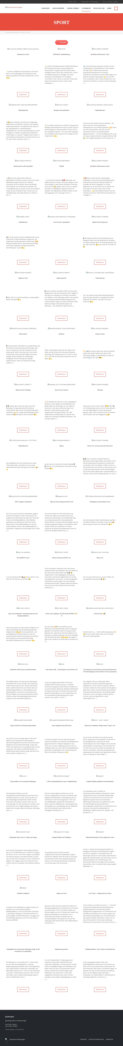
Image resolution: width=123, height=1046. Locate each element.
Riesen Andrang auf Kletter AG (61, 558)
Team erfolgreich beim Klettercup (61, 725)
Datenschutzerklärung (96, 1039)
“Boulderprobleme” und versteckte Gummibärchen (100, 949)
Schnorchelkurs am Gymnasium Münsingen (23, 781)
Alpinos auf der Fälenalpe (23, 390)
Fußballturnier (23, 222)
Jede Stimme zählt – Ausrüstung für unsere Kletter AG (62, 669)
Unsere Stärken (73, 8)
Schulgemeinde (58, 8)
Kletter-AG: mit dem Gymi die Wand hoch (100, 446)
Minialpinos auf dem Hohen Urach (100, 502)
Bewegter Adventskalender (61, 110)
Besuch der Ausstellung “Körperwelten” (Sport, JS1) (100, 725)
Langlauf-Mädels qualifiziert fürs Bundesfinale (100, 781)
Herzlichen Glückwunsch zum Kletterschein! (23, 669)
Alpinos (61, 446)
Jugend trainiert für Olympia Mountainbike (23, 725)
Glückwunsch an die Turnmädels (23, 166)
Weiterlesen (23, 94)
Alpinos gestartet (61, 278)
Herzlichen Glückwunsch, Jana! (100, 54)
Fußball (61, 166)
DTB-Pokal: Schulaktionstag (61, 54)
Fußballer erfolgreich (23, 893)
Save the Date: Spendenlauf (61, 222)
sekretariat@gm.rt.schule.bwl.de (14, 1029)
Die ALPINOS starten (23, 558)
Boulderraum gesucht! (61, 949)
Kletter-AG (100, 558)
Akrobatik (63, 42)
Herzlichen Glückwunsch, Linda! (100, 166)
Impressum (109, 1039)
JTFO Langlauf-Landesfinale (23, 502)
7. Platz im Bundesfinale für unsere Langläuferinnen (61, 781)
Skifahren (61, 334)
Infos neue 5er (98, 8)
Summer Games (100, 334)
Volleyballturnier (23, 110)
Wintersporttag (100, 278)
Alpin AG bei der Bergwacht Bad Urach (61, 502)
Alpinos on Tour (23, 278)
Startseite (45, 8)
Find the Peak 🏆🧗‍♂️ (100, 613)
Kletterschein (23, 334)
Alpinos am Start (61, 893)
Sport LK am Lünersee (61, 390)
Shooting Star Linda (23, 54)
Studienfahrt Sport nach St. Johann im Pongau (23, 837)
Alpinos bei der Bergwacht (100, 222)
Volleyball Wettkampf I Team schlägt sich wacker (100, 837)
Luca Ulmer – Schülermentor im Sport (100, 893)
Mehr (109, 8)
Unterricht (86, 8)
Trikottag (100, 390)
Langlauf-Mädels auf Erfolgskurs (61, 837)
